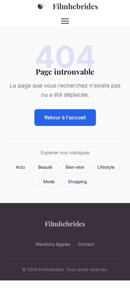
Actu (20, 167)
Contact (86, 244)
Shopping (77, 181)
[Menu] (65, 21)
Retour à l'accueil (65, 117)
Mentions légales (53, 244)
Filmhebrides (75, 6)
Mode (49, 181)
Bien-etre (75, 167)
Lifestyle (106, 167)
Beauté (45, 167)
